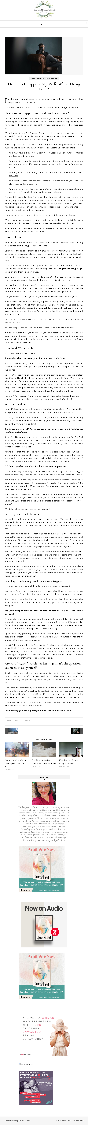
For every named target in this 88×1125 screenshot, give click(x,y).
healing (17, 720)
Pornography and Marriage (44, 79)
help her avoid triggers (49, 581)
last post (19, 99)
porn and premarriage (71, 336)
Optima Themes (24, 1121)
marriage (26, 720)
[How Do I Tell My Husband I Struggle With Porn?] (78, 731)
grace (9, 720)
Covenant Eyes (12, 501)
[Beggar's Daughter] (44, 10)
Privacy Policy (78, 1121)
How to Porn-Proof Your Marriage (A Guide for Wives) (15, 763)
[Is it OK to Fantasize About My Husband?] (10, 731)
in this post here (75, 228)
